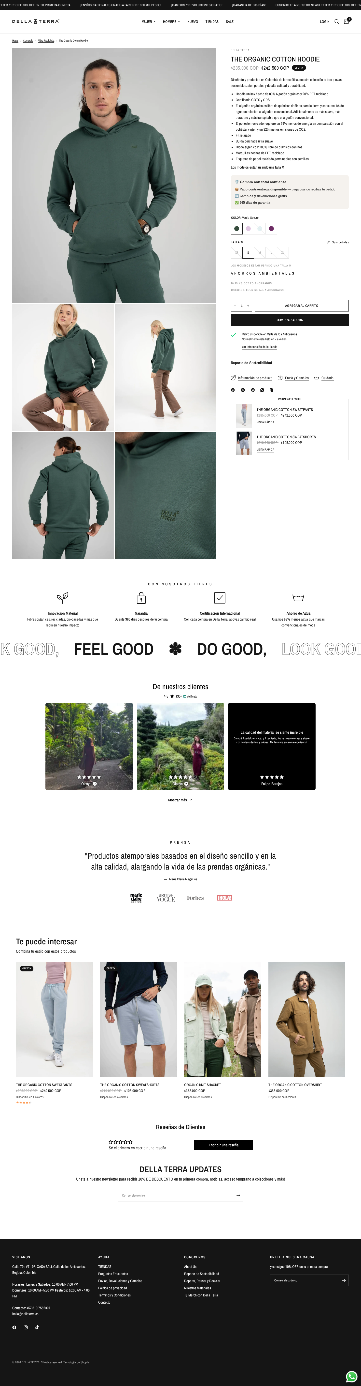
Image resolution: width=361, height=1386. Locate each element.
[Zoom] (205, 58)
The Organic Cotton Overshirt (295, 1084)
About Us (190, 1266)
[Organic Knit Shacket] (222, 1019)
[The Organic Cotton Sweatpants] (54, 1019)
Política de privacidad (112, 1288)
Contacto (104, 1302)
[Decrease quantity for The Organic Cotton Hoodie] (234, 305)
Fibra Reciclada (46, 41)
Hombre (169, 21)
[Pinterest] (254, 390)
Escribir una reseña (223, 1145)
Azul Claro (260, 228)
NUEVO (192, 21)
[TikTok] (40, 1327)
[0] (345, 21)
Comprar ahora (290, 320)
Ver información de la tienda (259, 347)
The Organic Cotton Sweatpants (285, 409)
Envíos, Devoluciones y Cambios (120, 1280)
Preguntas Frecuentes (113, 1273)
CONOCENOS (195, 1257)
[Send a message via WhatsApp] (352, 1377)
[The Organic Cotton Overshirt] (306, 1019)
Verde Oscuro (237, 228)
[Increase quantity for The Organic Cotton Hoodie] (248, 305)
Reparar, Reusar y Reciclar (202, 1280)
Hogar (15, 41)
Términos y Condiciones (114, 1295)
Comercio (28, 41)
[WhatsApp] (263, 390)
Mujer (147, 21)
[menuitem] (148, 21)
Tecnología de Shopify (76, 1362)
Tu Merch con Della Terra (201, 1295)
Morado (271, 228)
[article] (89, 746)
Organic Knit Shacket (202, 1084)
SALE (230, 21)
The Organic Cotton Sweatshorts (286, 436)
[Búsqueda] (337, 21)
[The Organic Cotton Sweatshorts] (138, 1019)
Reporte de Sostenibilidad (251, 362)
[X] (244, 390)
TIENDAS (212, 21)
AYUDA (104, 1257)
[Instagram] (29, 1327)
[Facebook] (234, 390)
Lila (248, 228)
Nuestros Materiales (197, 1288)
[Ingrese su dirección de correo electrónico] (238, 1195)
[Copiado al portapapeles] (273, 390)
